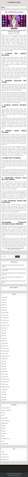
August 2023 (4, 389)
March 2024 (4, 371)
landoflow (11, 33)
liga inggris (22, 248)
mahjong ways (5, 423)
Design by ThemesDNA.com (14, 475)
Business (4, 412)
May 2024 (4, 366)
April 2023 (4, 399)
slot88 (3, 436)
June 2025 (4, 333)
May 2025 (4, 335)
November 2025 (5, 320)
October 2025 (5, 322)
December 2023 (5, 379)
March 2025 (4, 340)
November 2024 (5, 351)
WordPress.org (5, 459)
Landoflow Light (14, 2)
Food (3, 415)
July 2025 (4, 330)
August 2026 (4, 297)
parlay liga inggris (10, 249)
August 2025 (4, 327)
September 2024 (5, 356)
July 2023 (4, 392)
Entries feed (4, 454)
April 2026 (4, 307)
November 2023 (5, 381)
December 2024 (5, 348)
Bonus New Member (6, 410)
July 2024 (4, 361)
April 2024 (4, 368)
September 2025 (5, 325)
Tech (3, 441)
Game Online (4, 418)
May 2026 (4, 304)
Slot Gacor (4, 430)
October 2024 (5, 353)
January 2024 (5, 376)
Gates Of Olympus (6, 420)
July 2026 (4, 299)
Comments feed (5, 456)
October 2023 (5, 384)
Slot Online (4, 433)
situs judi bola (18, 249)
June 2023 (4, 394)
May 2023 (4, 397)
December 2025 (5, 317)
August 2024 (4, 358)
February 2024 (5, 374)
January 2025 (5, 345)
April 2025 (4, 338)
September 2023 (5, 386)
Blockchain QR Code (6, 407)
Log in (3, 451)
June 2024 (4, 363)
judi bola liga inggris (15, 248)
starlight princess (6, 438)
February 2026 (5, 312)
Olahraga (4, 425)
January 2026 (5, 315)
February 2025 (5, 343)
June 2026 (4, 302)
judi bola (9, 248)
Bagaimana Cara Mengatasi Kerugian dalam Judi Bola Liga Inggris (14, 30)
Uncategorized (14, 28)
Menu (4, 7)
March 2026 (4, 310)
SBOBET (3, 428)
